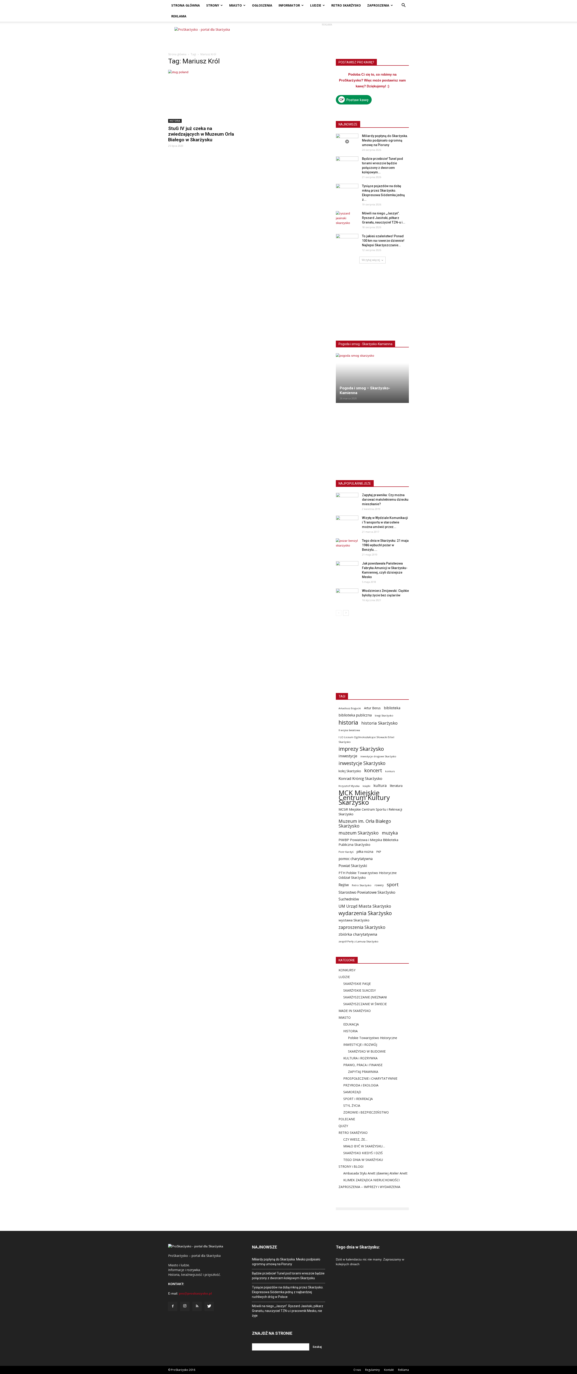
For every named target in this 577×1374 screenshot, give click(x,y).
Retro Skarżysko (361, 885)
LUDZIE (315, 5)
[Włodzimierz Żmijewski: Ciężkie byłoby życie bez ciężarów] (347, 596)
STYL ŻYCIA (351, 1105)
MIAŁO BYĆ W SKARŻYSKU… (364, 1146)
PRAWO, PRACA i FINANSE (362, 1065)
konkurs (390, 771)
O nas (357, 1370)
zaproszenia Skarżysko (362, 927)
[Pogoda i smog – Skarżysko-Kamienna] (372, 378)
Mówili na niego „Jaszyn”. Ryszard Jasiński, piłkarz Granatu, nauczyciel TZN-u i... (383, 218)
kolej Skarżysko (350, 771)
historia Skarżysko (379, 723)
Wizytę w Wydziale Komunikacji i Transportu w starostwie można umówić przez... (385, 522)
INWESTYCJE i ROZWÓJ (360, 1044)
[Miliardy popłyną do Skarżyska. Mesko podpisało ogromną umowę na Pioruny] (347, 141)
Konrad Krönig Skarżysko (360, 778)
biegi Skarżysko (384, 715)
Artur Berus (372, 708)
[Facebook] (172, 1306)
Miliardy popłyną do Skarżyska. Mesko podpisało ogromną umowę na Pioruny (385, 140)
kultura (380, 785)
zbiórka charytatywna (358, 934)
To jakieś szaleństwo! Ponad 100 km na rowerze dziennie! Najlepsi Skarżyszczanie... (383, 240)
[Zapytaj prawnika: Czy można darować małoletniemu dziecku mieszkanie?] (347, 501)
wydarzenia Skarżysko (365, 913)
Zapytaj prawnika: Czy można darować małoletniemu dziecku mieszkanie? (385, 499)
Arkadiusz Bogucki (350, 708)
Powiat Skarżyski (353, 865)
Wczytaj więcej (371, 260)
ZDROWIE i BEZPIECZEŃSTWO (366, 1112)
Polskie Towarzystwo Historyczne (372, 1038)
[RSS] (196, 1306)
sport (393, 884)
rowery (379, 885)
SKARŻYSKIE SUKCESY (359, 990)
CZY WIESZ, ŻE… (355, 1139)
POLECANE (347, 1119)
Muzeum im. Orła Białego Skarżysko (365, 823)
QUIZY (343, 1126)
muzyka (390, 832)
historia (348, 722)
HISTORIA (174, 120)
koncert (373, 770)
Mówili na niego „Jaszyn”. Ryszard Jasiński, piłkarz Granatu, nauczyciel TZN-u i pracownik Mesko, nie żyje (287, 1310)
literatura (396, 786)
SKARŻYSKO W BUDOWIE (367, 1051)
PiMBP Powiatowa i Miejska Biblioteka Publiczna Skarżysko (368, 842)
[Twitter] (209, 1306)
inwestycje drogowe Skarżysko (378, 756)
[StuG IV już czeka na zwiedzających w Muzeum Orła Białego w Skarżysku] (204, 96)
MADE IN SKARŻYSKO (355, 1011)
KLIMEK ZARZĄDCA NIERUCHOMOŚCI (371, 1180)
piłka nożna (365, 851)
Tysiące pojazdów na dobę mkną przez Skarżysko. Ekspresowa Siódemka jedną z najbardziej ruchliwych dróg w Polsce (287, 1292)
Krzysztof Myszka (349, 786)
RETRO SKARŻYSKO (346, 5)
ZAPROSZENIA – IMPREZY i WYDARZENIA (369, 1187)
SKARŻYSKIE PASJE (357, 983)
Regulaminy (372, 1370)
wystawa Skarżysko (354, 920)
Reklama (403, 1370)
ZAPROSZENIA (378, 5)
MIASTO (235, 5)
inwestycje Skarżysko (362, 763)
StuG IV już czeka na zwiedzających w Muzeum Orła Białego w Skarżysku (201, 134)
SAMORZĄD (352, 1092)
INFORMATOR (289, 5)
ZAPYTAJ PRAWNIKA (363, 1071)
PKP (378, 852)
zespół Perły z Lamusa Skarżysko (358, 941)
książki (366, 786)
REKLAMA (178, 16)
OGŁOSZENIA (262, 5)
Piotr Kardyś (346, 851)
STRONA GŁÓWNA (185, 5)
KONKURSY (347, 970)
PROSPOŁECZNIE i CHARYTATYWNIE (370, 1078)
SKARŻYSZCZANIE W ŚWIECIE (365, 1004)
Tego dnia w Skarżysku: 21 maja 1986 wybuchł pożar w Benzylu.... (385, 545)
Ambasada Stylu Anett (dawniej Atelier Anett (375, 1173)
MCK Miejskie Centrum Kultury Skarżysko (364, 797)
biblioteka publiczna (355, 715)
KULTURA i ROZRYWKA (360, 1058)
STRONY (212, 5)
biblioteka (392, 708)
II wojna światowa (349, 730)
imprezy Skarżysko (361, 748)
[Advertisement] (327, 37)
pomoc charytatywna (356, 858)
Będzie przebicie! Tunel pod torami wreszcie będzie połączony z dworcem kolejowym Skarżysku (288, 1276)
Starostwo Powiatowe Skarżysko (367, 892)
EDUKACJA (351, 1024)
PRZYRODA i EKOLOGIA (360, 1085)
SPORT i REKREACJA (358, 1099)
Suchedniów (349, 899)
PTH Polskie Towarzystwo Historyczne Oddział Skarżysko (368, 875)
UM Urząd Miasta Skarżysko (365, 906)
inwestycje (348, 755)
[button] (403, 6)
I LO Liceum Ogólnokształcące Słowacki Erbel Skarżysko (366, 739)
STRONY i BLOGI (351, 1166)
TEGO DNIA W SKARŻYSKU (363, 1160)
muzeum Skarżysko (359, 832)
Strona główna (177, 54)
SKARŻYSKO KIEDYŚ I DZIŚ (363, 1153)
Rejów (344, 885)
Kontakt (389, 1370)
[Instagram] (184, 1306)
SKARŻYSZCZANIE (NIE (360, 997)
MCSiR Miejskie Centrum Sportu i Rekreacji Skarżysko (370, 811)
